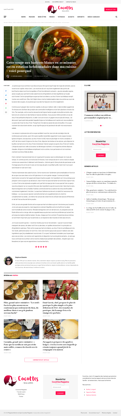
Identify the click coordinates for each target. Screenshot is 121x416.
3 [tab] (103, 125)
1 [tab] (99, 125)
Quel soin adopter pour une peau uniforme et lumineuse (99, 116)
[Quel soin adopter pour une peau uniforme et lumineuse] (100, 101)
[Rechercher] (116, 17)
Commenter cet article (41, 360)
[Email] (6, 112)
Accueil (47, 2)
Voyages (61, 17)
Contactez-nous (71, 2)
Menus (52, 17)
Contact (115, 413)
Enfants (80, 17)
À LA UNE (87, 85)
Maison (32, 17)
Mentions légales (106, 413)
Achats (71, 17)
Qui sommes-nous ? (58, 2)
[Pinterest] (6, 104)
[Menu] (5, 17)
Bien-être (42, 17)
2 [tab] (101, 125)
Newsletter (111, 9)
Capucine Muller (91, 392)
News (23, 17)
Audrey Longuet (91, 389)
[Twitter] (6, 95)
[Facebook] (6, 91)
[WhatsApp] (6, 108)
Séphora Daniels (17, 76)
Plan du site (84, 413)
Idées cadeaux (94, 17)
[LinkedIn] (6, 99)
